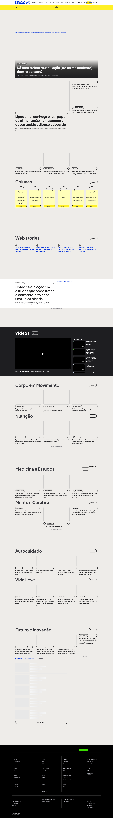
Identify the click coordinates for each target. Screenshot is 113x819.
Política (43, 761)
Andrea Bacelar (63, 193)
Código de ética (15, 803)
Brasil (15, 763)
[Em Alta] (79, 2)
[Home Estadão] (22, 2)
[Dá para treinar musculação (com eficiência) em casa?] (28, 397)
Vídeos (43, 784)
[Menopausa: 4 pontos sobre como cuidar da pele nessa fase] (28, 159)
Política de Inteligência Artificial (48, 799)
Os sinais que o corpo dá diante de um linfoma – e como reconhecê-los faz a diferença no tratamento (91, 199)
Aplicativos (65, 786)
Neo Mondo (89, 766)
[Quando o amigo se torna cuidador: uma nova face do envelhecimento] (67, 589)
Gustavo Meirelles (35, 193)
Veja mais (93, 182)
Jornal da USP (89, 763)
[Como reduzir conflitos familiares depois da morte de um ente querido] (88, 589)
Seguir (20, 206)
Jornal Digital (73, 750)
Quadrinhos (65, 763)
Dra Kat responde (49, 193)
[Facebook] (91, 814)
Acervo (15, 759)
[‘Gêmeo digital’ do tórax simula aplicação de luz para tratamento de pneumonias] (45, 639)
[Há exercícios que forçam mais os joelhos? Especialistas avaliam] (56, 397)
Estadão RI (65, 784)
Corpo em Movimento (22, 63)
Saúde (43, 766)
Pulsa (43, 750)
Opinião (43, 759)
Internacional (16, 782)
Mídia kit (14, 805)
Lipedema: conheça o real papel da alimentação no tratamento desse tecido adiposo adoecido (21, 199)
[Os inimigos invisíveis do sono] (56, 514)
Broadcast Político (67, 775)
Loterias (64, 766)
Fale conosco (89, 805)
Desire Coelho (21, 193)
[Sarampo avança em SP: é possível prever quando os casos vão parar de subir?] (56, 481)
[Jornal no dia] (92, 781)
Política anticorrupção (16, 801)
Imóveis (64, 782)
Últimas (43, 775)
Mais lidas (16, 784)
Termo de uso (66, 801)
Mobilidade (44, 756)
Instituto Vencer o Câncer (92, 759)
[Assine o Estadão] (89, 2)
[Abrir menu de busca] (97, 7)
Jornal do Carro (55, 750)
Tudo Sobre (44, 773)
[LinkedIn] (100, 814)
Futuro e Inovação (20, 282)
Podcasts (43, 786)
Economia (16, 779)
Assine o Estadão (83, 750)
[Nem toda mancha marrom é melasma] (45, 561)
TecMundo (62, 750)
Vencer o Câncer (92, 193)
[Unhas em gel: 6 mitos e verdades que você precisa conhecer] (67, 561)
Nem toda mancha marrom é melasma (49, 196)
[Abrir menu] (16, 7)
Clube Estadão (26, 750)
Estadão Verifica (17, 777)
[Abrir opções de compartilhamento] (95, 64)
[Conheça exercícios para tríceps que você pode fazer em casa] (85, 397)
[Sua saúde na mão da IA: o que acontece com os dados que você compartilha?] (85, 98)
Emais (15, 773)
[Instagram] (97, 814)
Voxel (43, 779)
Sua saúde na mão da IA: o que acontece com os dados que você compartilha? (35, 198)
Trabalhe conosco (90, 807)
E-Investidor (37, 750)
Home (32, 750)
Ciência (15, 766)
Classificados (65, 777)
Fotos (43, 789)
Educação (16, 770)
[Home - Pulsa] (56, 7)
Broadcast (65, 773)
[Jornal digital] (84, 2)
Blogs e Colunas (17, 761)
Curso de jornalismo (46, 801)
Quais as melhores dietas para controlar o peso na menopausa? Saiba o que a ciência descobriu (78, 199)
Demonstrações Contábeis (68, 799)
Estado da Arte (90, 761)
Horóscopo (65, 761)
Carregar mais (40, 722)
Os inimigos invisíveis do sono (63, 196)
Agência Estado (66, 770)
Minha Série (16, 789)
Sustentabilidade (45, 768)
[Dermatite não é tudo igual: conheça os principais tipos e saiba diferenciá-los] (88, 561)
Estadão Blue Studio (67, 779)
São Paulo (44, 763)
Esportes (15, 775)
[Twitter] (94, 814)
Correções (89, 801)
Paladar (48, 750)
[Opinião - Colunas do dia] (81, 2)
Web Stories (44, 791)
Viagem (43, 777)
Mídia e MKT (16, 786)
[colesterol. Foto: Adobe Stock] (77, 293)
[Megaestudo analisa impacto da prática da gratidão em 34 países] (24, 589)
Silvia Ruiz (78, 193)
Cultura (15, 768)
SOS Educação (89, 768)
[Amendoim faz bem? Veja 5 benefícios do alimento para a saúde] (56, 428)
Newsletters (65, 759)
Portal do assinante (90, 803)
